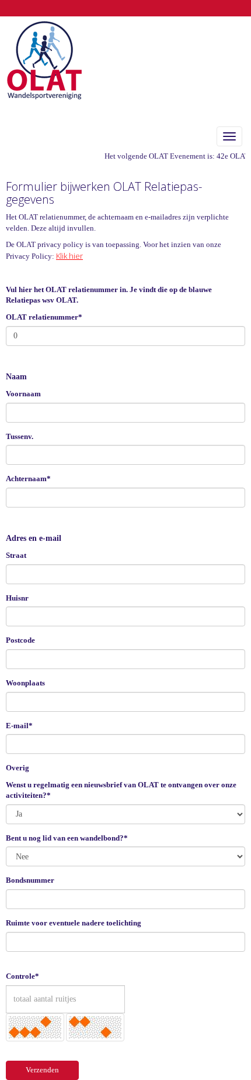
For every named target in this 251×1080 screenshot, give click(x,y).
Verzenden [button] (42, 1069)
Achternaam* (28, 478)
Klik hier (69, 256)
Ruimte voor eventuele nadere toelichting (73, 922)
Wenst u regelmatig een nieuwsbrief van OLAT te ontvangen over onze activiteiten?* (121, 790)
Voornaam (23, 393)
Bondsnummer (30, 880)
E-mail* (19, 725)
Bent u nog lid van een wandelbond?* (67, 838)
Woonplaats (25, 682)
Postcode (20, 640)
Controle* (22, 976)
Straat (16, 555)
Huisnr (17, 598)
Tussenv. (19, 436)
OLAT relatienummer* (44, 317)
